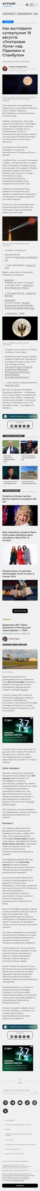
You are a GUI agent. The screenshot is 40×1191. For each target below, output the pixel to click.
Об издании (10, 1120)
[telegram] (12, 1102)
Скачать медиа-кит (12, 1149)
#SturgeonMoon (12, 372)
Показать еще (20, 611)
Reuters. (24, 690)
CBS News (19, 698)
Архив (7, 1129)
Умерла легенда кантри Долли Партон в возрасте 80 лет (19, 499)
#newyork (27, 367)
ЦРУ (25, 644)
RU (31, 5)
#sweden (29, 305)
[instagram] (5, 1102)
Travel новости (24, 14)
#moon (25, 288)
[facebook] (5, 1110)
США (20, 644)
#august (26, 303)
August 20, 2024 (12, 385)
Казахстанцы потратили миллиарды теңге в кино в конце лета (18, 574)
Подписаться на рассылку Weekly (17, 1090)
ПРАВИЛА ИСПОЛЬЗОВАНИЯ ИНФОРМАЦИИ (20, 1144)
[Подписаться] (36, 1093)
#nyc (20, 367)
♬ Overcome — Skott (14, 313)
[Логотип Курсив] (8, 4)
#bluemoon (16, 288)
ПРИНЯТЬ (20, 1186)
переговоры (7, 644)
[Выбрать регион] (26, 5)
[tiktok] (27, 1102)
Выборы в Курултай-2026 (14, 1154)
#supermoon (11, 305)
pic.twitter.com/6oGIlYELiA (17, 377)
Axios (28, 698)
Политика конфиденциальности (18, 1125)
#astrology (29, 308)
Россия (15, 644)
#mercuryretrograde (14, 308)
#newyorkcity (11, 367)
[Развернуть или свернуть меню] (36, 5)
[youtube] (20, 1102)
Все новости (9, 14)
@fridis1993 (10, 300)
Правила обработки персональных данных (19, 1134)
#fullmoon (28, 285)
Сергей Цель (14, 639)
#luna (7, 288)
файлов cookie (19, 1180)
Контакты (9, 1140)
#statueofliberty (12, 375)
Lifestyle (7, 6)
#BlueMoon (22, 369)
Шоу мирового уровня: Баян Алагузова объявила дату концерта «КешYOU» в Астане (19, 536)
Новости (7, 619)
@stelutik (9, 280)
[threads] (34, 1102)
